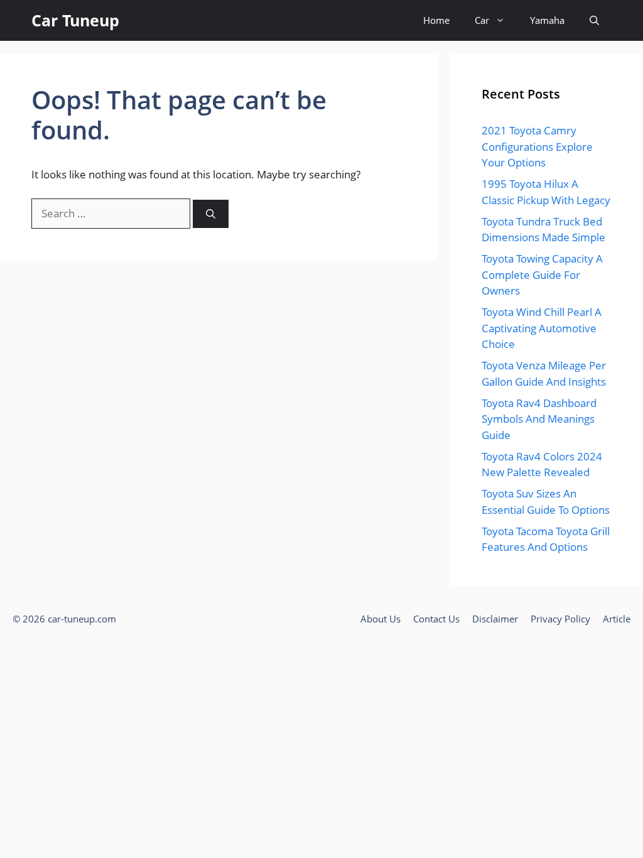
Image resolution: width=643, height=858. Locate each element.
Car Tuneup (75, 20)
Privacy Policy (560, 618)
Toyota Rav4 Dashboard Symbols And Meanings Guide (539, 419)
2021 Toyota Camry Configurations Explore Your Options (537, 146)
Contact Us (436, 618)
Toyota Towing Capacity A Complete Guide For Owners (542, 274)
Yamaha (547, 20)
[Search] (211, 214)
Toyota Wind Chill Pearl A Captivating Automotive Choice (542, 328)
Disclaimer (495, 618)
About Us (380, 618)
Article (616, 618)
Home (436, 20)
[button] (594, 20)
